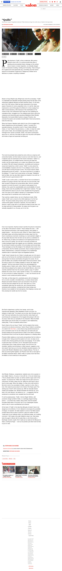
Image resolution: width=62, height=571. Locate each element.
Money (52, 5)
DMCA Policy (31, 568)
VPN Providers (31, 566)
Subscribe (7, 1)
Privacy (29, 528)
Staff (30, 524)
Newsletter (43, 1)
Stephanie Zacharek (8, 24)
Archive (29, 533)
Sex (14, 458)
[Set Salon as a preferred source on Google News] (38, 54)
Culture (15, 5)
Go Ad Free (31, 535)
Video (57, 5)
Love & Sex (5, 458)
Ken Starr (13, 329)
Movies (10, 458)
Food (21, 5)
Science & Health (43, 5)
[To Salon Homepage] (31, 5)
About (29, 522)
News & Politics (7, 5)
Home (29, 521)
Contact (29, 526)
